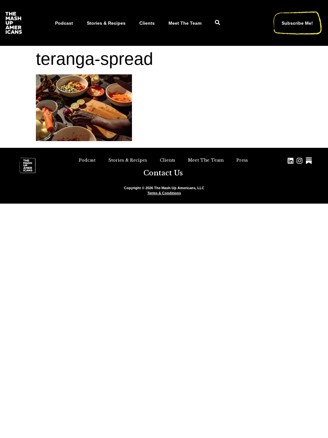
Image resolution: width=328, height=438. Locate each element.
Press (242, 160)
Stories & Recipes (106, 23)
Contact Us (163, 173)
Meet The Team (184, 23)
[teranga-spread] (84, 139)
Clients (147, 23)
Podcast (64, 23)
